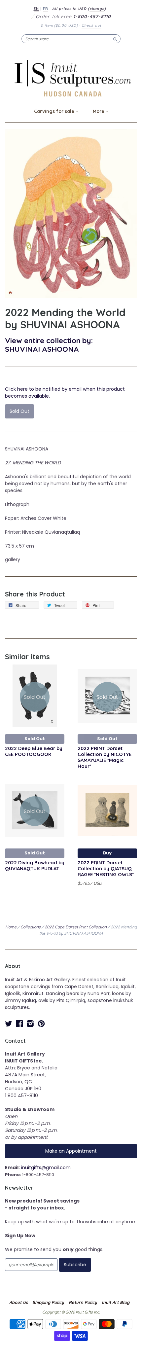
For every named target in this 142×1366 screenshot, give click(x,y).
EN (36, 8)
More (99, 111)
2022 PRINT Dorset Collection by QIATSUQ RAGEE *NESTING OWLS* (106, 868)
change (96, 8)
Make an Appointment (71, 1151)
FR (45, 8)
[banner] (71, 78)
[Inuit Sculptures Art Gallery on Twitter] (8, 1024)
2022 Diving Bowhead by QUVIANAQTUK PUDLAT (34, 865)
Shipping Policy (48, 1302)
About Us (18, 1302)
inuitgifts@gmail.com (46, 1167)
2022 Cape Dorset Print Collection (76, 926)
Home (11, 926)
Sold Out (34, 739)
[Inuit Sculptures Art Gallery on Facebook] (19, 1024)
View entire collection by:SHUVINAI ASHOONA (49, 344)
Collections (30, 926)
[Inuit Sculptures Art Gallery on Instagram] (30, 1024)
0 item (59, 25)
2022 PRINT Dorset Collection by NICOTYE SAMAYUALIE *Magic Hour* (104, 757)
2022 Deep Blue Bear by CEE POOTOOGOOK (33, 751)
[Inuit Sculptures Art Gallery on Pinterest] (41, 1024)
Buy (107, 853)
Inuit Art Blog (115, 1302)
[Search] (115, 39)
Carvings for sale (55, 111)
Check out (91, 25)
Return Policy (83, 1302)
